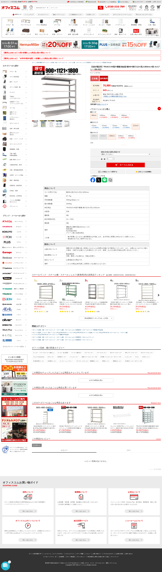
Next (158, 295)
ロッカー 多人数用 (63, 352)
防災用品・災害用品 (16, 196)
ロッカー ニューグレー (66, 361)
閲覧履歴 (152, 9)
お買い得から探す (136, 34)
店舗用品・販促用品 (16, 185)
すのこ (137, 356)
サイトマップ (114, 556)
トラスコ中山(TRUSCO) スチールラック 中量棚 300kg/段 (51, 334)
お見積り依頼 (119, 553)
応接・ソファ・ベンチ (16, 139)
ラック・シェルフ (89, 25)
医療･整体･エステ (15, 159)
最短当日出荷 (92, 2)
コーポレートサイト (48, 556)
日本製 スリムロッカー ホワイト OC (110, 356)
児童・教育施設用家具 (16, 170)
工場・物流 (152, 25)
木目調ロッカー (52, 361)
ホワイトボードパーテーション (122, 14)
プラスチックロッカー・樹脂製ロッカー (87, 361)
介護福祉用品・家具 (16, 165)
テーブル (57, 25)
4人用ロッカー (91, 14)
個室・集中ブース (120, 34)
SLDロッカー (146, 356)
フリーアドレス (26, 25)
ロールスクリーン (43, 14)
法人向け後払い (124, 2)
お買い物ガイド (97, 553)
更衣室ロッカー (62, 356)
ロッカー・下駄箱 (105, 25)
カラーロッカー (89, 352)
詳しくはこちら (28, 511)
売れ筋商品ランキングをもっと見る (96, 318)
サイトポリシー (81, 556)
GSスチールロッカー (116, 352)
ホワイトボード (89, 34)
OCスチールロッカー (147, 352)
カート (158, 9)
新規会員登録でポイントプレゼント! (132, 7)
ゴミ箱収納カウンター (75, 14)
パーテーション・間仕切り (15, 118)
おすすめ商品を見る (96, 380)
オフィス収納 (73, 25)
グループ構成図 (70, 556)
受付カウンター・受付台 (15, 133)
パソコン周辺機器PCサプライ (15, 201)
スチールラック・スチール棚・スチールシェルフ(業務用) (63, 330)
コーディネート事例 (152, 35)
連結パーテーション (59, 14)
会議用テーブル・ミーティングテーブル (16, 102)
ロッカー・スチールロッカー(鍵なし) (43, 352)
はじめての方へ (139, 2)
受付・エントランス (41, 34)
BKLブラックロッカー (131, 352)
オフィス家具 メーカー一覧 (41, 332)
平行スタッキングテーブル (144, 14)
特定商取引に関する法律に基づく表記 (98, 556)
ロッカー (12, 92)
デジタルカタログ (108, 553)
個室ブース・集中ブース (14, 113)
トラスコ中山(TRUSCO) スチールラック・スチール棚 (110, 332)
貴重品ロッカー (117, 361)
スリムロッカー (74, 356)
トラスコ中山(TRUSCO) (59, 332)
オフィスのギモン (58, 553)
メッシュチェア (29, 14)
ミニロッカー (128, 356)
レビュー (88, 553)
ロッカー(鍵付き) (76, 352)
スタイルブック (69, 553)
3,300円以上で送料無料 (77, 2)
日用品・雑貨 (14, 190)
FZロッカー (51, 356)
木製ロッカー (106, 361)
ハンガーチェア (104, 14)
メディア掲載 (80, 553)
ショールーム (47, 553)
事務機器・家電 (136, 25)
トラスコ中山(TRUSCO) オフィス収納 (80, 332)
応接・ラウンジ (57, 34)
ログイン (140, 9)
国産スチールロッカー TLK (89, 356)
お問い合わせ (157, 2)
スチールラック (87, 340)
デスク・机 (10, 25)
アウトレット (14, 206)
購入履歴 (146, 9)
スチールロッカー (102, 352)
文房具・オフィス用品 (16, 175)
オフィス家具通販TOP (35, 553)
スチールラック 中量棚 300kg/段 (93, 330)
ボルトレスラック (88, 337)
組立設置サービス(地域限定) (108, 2)
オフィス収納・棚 (38, 330)
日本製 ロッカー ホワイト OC (133, 361)
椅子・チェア (10, 34)
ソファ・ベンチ (26, 34)
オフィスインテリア (104, 34)
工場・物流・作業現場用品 (13, 154)
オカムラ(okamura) (38, 356)
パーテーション (120, 25)
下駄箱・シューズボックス (15, 97)
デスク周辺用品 (41, 25)
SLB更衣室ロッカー (38, 361)
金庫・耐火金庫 (73, 34)
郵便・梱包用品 (14, 180)
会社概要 (148, 2)
